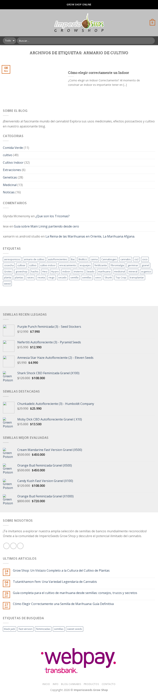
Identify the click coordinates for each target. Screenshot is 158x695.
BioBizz (83, 259)
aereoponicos (12, 259)
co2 (136, 259)
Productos (91, 684)
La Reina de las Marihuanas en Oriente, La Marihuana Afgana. (90, 236)
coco (145, 259)
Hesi (44, 271)
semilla (74, 277)
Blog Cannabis (71, 684)
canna (94, 259)
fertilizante (100, 265)
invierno (78, 271)
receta (41, 277)
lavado (90, 271)
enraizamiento (67, 265)
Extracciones (12, 170)
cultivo (7, 155)
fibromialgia (117, 265)
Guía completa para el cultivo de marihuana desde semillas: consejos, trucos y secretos (75, 593)
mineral (133, 271)
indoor (66, 271)
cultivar (21, 265)
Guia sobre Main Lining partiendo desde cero (46, 226)
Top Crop (121, 277)
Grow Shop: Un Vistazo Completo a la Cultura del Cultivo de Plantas (61, 570)
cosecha (9, 265)
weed (7, 283)
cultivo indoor (48, 265)
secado (62, 277)
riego (52, 277)
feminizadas (43, 629)
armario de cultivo (34, 259)
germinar (133, 265)
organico (146, 271)
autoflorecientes (57, 259)
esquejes (85, 265)
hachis (35, 271)
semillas (87, 277)
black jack (9, 629)
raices (30, 277)
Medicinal (10, 185)
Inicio (46, 684)
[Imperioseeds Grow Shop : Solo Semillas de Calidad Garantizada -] (79, 22)
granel (145, 265)
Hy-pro (55, 271)
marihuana (104, 271)
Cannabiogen (109, 259)
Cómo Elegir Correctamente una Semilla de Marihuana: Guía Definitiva (63, 604)
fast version (25, 629)
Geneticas (10, 177)
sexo (98, 277)
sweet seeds (74, 629)
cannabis (125, 259)
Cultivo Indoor (13, 162)
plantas (19, 277)
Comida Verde (13, 148)
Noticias (9, 192)
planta (7, 277)
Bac (73, 259)
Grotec (8, 271)
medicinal (119, 271)
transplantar (137, 277)
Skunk (108, 277)
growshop (21, 271)
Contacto (109, 684)
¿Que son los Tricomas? (52, 216)
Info (56, 684)
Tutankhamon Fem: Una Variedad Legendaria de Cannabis (55, 582)
